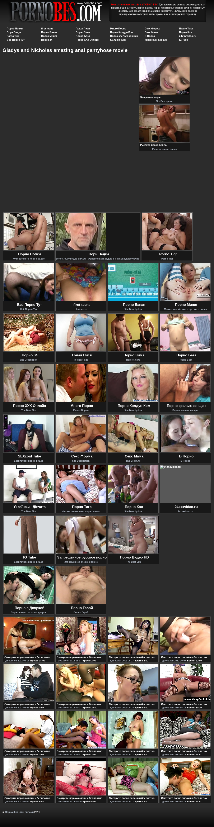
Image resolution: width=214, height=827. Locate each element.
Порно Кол (185, 32)
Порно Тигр (186, 28)
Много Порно (118, 28)
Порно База (83, 36)
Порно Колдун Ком (121, 32)
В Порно (150, 36)
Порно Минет (49, 36)
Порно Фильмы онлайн (19, 812)
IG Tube (183, 39)
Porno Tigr (13, 36)
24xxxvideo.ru (187, 36)
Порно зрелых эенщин (124, 36)
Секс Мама (151, 32)
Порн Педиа (14, 32)
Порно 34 (46, 39)
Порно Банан (49, 32)
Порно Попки (15, 28)
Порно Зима (83, 32)
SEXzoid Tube (118, 39)
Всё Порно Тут (16, 39)
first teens (47, 28)
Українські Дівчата (156, 39)
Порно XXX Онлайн (87, 39)
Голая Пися (83, 28)
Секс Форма (152, 28)
